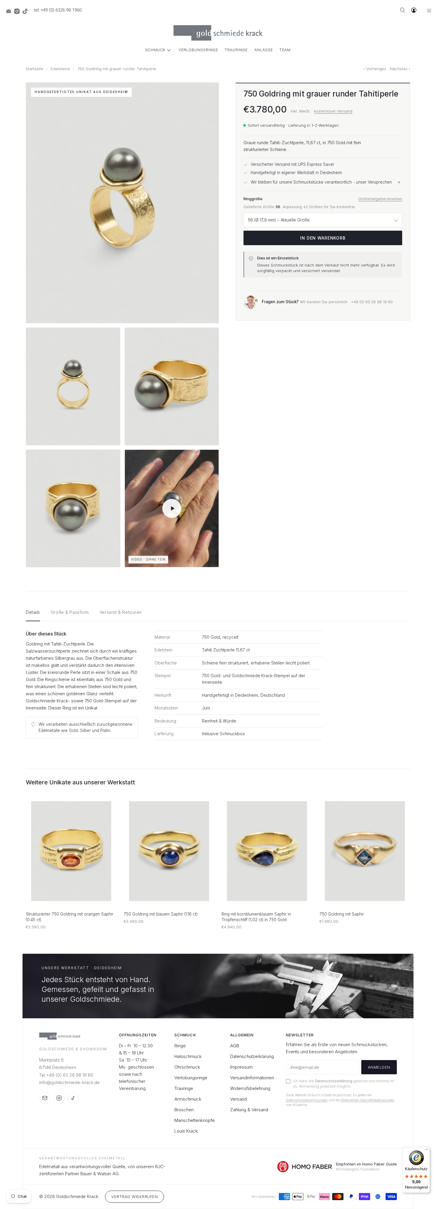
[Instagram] (59, 1098)
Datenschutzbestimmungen (307, 1100)
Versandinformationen (252, 1077)
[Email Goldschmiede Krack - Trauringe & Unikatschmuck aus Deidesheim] (10, 12)
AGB (234, 1046)
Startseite (34, 69)
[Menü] (426, 1150)
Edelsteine (60, 69)
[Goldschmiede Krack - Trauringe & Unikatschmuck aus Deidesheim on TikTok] (27, 12)
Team (285, 50)
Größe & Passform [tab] (70, 612)
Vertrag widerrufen (134, 1196)
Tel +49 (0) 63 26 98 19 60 (66, 1075)
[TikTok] (73, 1098)
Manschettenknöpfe (194, 1120)
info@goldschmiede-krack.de (69, 1082)
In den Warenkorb (322, 238)
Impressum (241, 1067)
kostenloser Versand (333, 111)
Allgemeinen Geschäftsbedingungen (367, 1100)
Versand (238, 1099)
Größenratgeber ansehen (380, 199)
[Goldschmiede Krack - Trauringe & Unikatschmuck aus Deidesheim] (218, 33)
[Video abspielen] (172, 508)
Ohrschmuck (187, 1067)
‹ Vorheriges (374, 69)
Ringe (180, 1046)
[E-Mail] (44, 1098)
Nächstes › (400, 69)
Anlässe (263, 50)
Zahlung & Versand (249, 1109)
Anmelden (379, 1067)
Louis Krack (186, 1131)
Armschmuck (187, 1099)
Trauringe (236, 50)
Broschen (184, 1109)
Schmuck (155, 50)
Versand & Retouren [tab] (121, 612)
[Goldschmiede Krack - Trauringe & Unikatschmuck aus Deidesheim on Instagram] (18, 12)
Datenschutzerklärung (252, 1056)
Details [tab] (33, 612)
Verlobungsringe (198, 50)
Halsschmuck (188, 1056)
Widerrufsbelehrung (250, 1088)
